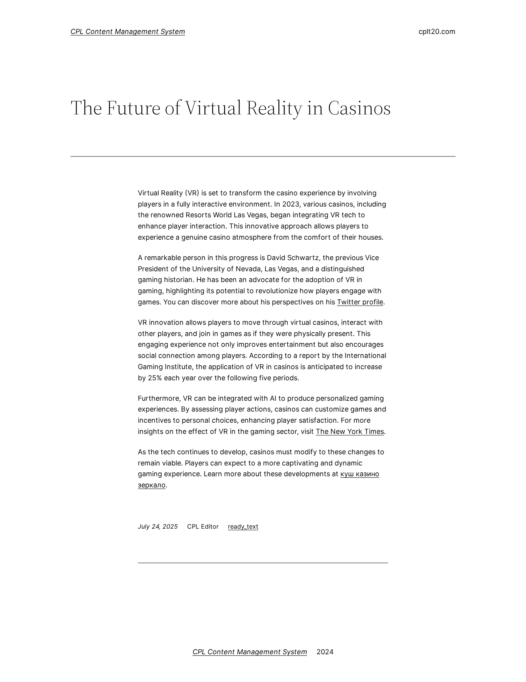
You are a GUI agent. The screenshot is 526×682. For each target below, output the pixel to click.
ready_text (243, 526)
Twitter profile (360, 302)
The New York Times (350, 431)
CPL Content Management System (127, 31)
